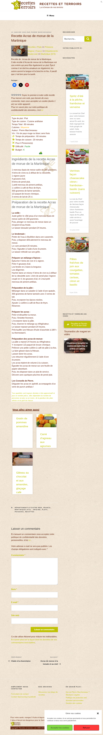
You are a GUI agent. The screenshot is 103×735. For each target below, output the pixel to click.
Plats (39, 47)
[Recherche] (87, 38)
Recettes (32, 47)
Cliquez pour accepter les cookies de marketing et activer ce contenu (77, 346)
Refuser (86, 728)
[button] (98, 713)
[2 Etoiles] (14, 95)
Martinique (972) (48, 54)
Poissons (49, 47)
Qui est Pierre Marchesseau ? (78, 692)
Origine (31, 51)
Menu (51, 15)
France (39, 51)
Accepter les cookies (60, 728)
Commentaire (18, 555)
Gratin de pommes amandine (22, 422)
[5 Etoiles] (20, 95)
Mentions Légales (73, 695)
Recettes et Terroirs (61, 4)
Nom (14, 589)
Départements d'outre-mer (28, 507)
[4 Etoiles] (18, 95)
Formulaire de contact (20, 694)
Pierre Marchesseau (41, 32)
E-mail (14, 602)
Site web (15, 615)
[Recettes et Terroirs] (15, 725)
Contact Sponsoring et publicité (23, 697)
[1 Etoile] (12, 95)
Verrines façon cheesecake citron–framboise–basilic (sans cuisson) (77, 181)
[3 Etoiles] (16, 95)
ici (42, 110)
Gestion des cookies (74, 703)
